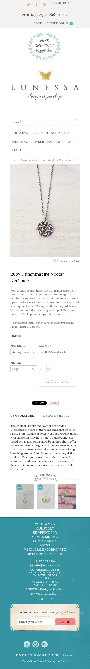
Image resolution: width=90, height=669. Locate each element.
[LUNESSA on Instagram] (44, 644)
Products (25, 160)
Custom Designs (54, 133)
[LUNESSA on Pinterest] (35, 644)
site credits (62, 661)
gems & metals (45, 537)
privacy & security (46, 661)
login (38, 23)
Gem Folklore (22, 415)
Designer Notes (56, 415)
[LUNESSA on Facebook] (26, 644)
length (45, 345)
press (45, 545)
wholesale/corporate (45, 550)
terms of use (29, 661)
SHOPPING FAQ (45, 533)
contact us (45, 524)
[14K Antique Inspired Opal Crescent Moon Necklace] (66, 498)
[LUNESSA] (45, 87)
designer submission (45, 554)
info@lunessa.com (47, 565)
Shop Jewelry (24, 133)
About (69, 142)
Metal (15, 362)
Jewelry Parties (46, 142)
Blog (16, 150)
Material (17, 345)
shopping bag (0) (57, 23)
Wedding (20, 142)
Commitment (45, 541)
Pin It (54, 403)
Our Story (45, 529)
